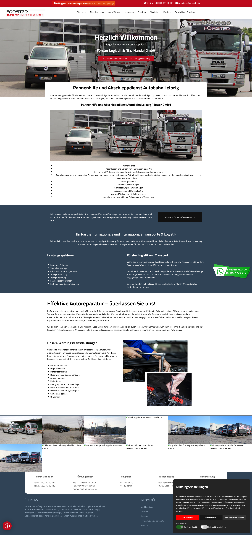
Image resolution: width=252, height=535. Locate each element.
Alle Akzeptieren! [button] (211, 517)
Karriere (167, 12)
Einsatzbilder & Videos (185, 12)
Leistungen (129, 12)
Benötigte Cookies (191, 527)
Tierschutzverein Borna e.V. (153, 521)
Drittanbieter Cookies (216, 527)
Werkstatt (154, 12)
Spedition (142, 12)
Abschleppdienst (97, 12)
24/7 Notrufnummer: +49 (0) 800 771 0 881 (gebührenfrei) (126, 58)
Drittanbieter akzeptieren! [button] (234, 517)
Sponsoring (145, 516)
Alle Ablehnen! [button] (187, 517)
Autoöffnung (114, 12)
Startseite (81, 12)
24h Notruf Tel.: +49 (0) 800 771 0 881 (179, 217)
